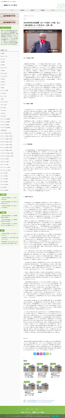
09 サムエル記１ (4, 73)
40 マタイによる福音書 (5, 118)
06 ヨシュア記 (3, 67)
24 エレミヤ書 (3, 96)
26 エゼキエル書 (4, 101)
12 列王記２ (3, 81)
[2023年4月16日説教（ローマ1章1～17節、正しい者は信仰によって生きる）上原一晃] (44, 354)
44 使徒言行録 (3, 130)
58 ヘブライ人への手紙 (5, 170)
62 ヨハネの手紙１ (4, 181)
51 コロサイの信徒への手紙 (6, 150)
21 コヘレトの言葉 (4, 90)
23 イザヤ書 (3, 93)
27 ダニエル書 (3, 104)
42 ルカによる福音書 (5, 124)
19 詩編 (2, 87)
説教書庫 (42, 10)
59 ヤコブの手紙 (4, 173)
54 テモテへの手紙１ (5, 158)
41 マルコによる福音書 (5, 121)
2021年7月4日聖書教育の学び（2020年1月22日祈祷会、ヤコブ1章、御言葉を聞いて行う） (29, 375)
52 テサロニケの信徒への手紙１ (7, 153)
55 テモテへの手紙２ (5, 161)
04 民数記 (3, 61)
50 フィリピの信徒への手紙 (6, 147)
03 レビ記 (3, 59)
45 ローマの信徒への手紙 (6, 133)
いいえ (57, 416)
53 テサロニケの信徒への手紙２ (7, 156)
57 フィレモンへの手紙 (5, 167)
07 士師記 (3, 70)
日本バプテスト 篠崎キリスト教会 (32, 412)
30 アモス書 (3, 110)
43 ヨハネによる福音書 (5, 127)
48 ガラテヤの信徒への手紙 (6, 141)
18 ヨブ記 (3, 84)
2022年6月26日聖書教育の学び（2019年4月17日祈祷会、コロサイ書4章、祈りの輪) (29, 393)
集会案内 (32, 10)
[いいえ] (63, 416)
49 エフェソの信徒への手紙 (6, 144)
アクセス (52, 10)
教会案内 (22, 10)
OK (53, 416)
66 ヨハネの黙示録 (4, 190)
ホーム (12, 10)
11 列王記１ (3, 79)
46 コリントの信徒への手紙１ (7, 136)
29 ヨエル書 (3, 107)
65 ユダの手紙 (3, 187)
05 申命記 (3, 64)
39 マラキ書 (3, 116)
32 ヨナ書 (3, 113)
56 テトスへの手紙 (4, 164)
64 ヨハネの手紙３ (4, 184)
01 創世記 (3, 53)
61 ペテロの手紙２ (4, 178)
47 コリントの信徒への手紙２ (7, 138)
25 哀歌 (2, 99)
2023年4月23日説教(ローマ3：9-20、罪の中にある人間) (39, 401)
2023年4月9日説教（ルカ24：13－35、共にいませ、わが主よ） (41, 400)
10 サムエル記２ (4, 76)
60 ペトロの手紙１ (4, 175)
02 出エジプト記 (4, 56)
